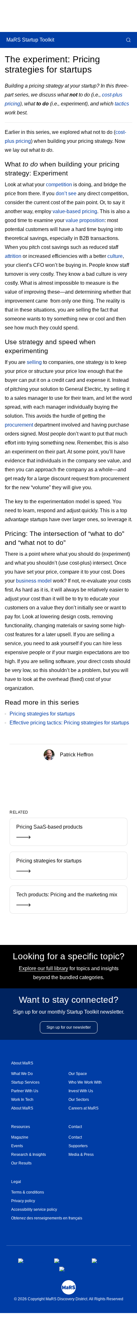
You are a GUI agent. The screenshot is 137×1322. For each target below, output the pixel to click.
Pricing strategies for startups (42, 713)
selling (34, 362)
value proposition (85, 220)
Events (17, 1146)
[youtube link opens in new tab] (71, 1269)
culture (115, 256)
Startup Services (25, 1082)
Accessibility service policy (34, 1209)
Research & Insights (28, 1154)
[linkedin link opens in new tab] (103, 1260)
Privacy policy (23, 1201)
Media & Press (81, 1154)
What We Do (22, 1073)
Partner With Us (24, 1091)
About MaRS (22, 1063)
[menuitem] (39, 1074)
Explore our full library (43, 968)
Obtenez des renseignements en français (46, 1218)
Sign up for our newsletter (69, 1027)
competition (59, 184)
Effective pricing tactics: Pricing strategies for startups (69, 722)
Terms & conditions (27, 1192)
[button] (128, 40)
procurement (19, 425)
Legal (16, 1181)
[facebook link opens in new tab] (31, 1260)
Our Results (21, 1163)
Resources (20, 1127)
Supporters (78, 1146)
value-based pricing (75, 211)
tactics (122, 103)
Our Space (77, 1073)
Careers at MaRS (83, 1108)
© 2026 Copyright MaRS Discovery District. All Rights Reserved (68, 1299)
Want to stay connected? (69, 1000)
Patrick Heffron (76, 754)
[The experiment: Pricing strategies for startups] (58, 776)
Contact (75, 1127)
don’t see (66, 193)
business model (34, 581)
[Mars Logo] (68, 1287)
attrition (13, 256)
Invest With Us (80, 1091)
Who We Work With (85, 1082)
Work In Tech (22, 1099)
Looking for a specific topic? (69, 956)
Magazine (19, 1137)
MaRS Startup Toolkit (30, 40)
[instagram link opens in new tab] (68, 1260)
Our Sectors (78, 1099)
